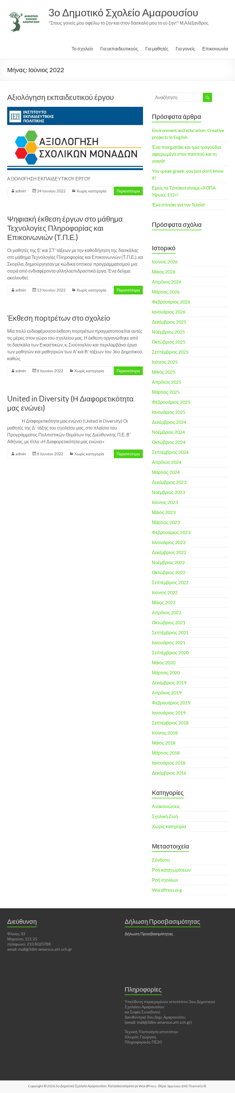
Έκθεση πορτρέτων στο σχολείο (58, 317)
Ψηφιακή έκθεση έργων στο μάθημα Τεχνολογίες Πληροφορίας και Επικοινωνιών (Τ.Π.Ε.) (65, 228)
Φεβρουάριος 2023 (171, 532)
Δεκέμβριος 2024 (169, 422)
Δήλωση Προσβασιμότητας (149, 933)
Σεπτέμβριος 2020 (170, 652)
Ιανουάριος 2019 (168, 712)
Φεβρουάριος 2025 (171, 402)
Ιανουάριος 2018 (168, 762)
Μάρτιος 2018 (166, 752)
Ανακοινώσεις (166, 806)
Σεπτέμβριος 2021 (170, 632)
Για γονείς (185, 48)
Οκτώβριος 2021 (168, 622)
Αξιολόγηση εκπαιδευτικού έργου (60, 97)
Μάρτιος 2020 (166, 672)
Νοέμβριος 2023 (168, 492)
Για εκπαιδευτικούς (119, 48)
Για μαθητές (157, 48)
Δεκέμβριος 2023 (169, 482)
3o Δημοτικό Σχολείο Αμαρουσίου (123, 12)
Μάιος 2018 (163, 742)
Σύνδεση (161, 859)
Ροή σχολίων (165, 880)
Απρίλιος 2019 (166, 692)
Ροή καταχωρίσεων (171, 870)
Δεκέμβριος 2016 (169, 772)
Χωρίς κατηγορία (91, 190)
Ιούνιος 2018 (165, 732)
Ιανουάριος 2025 (168, 412)
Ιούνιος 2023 (165, 502)
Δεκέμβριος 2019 (169, 682)
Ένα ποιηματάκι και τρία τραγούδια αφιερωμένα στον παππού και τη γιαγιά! (186, 154)
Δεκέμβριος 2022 (169, 552)
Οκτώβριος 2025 (168, 341)
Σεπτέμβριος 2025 (170, 352)
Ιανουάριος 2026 (168, 311)
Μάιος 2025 (163, 372)
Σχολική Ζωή (165, 816)
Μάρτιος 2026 (166, 291)
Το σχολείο (82, 48)
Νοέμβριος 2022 (168, 562)
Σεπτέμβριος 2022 (170, 582)
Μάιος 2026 (163, 271)
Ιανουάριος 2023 (168, 542)
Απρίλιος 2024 (166, 462)
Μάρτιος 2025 (166, 392)
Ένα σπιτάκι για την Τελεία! (178, 204)
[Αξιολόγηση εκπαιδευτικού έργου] (75, 109)
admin (20, 190)
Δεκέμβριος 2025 (169, 321)
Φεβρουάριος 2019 (171, 702)
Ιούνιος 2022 (165, 592)
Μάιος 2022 (163, 602)
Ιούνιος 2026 (165, 261)
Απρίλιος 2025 (166, 382)
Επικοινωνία (215, 48)
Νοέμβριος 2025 (168, 331)
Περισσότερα (128, 190)
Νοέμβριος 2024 (168, 432)
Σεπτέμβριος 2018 (170, 722)
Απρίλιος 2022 (166, 612)
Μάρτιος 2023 (166, 522)
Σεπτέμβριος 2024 (170, 452)
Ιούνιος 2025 (165, 362)
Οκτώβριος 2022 (168, 572)
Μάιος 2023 (163, 512)
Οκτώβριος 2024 (168, 442)
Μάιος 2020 (163, 662)
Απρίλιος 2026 (166, 281)
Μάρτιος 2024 (166, 472)
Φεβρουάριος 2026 (171, 301)
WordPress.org (167, 890)
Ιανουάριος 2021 (168, 642)
